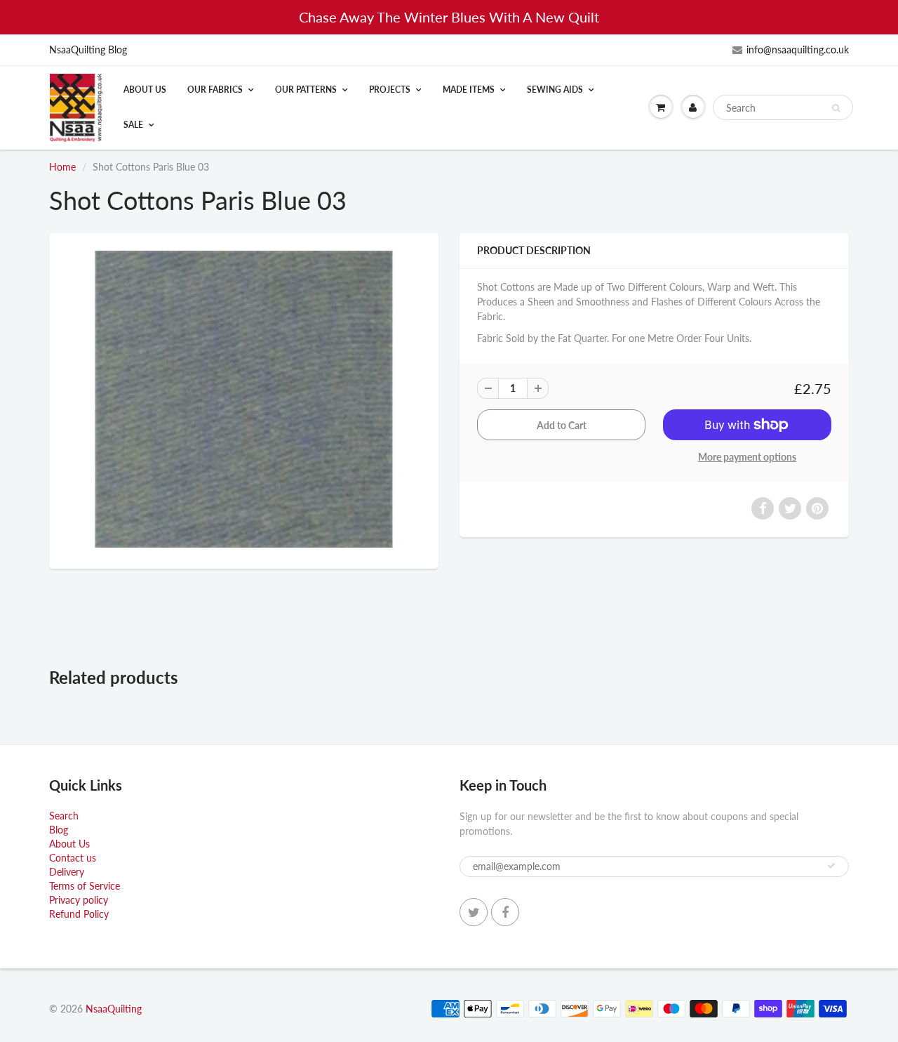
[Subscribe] (831, 866)
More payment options (747, 457)
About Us (144, 89)
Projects (389, 89)
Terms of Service (84, 886)
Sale (133, 124)
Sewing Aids (555, 89)
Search (64, 816)
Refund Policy (79, 914)
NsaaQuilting (114, 1009)
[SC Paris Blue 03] (244, 399)
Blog (58, 830)
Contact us (72, 858)
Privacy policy (78, 900)
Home (62, 167)
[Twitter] (474, 912)
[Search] (835, 108)
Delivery (66, 872)
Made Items (469, 89)
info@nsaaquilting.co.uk (797, 49)
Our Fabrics (215, 89)
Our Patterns (306, 89)
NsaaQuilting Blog (88, 49)
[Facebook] (505, 912)
